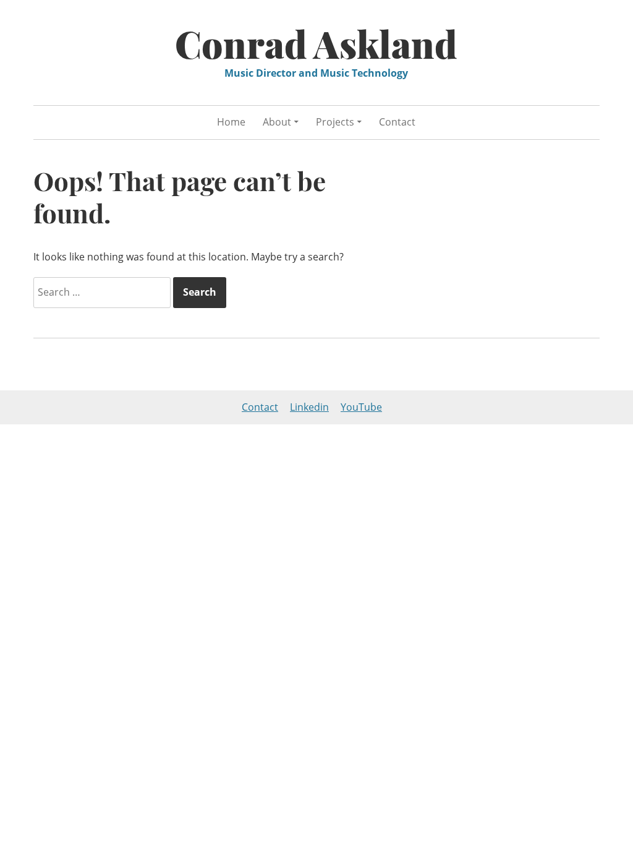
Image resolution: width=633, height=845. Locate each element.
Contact (397, 122)
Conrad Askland (316, 43)
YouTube (361, 407)
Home (231, 122)
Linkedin (309, 407)
